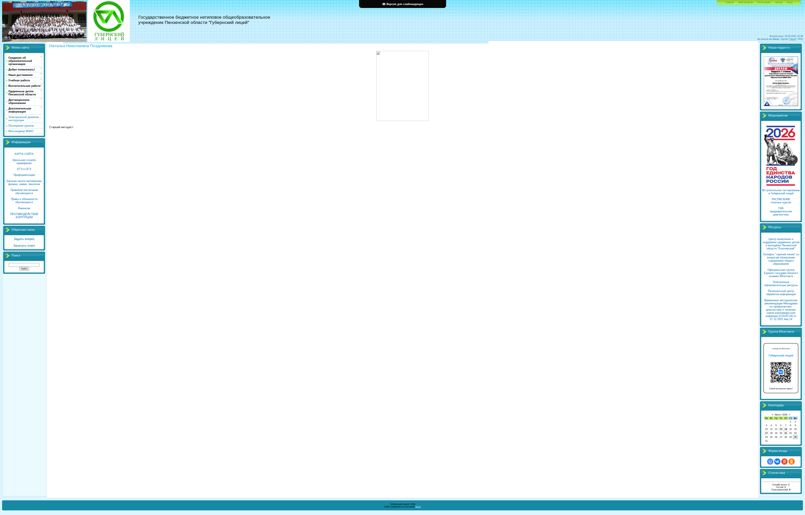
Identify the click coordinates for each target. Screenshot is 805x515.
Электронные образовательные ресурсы (781, 283)
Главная (729, 2)
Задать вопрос (24, 239)
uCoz (418, 506)
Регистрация (764, 2)
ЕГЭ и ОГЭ (24, 169)
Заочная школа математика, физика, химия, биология (24, 182)
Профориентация (24, 174)
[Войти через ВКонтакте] (777, 461)
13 (781, 429)
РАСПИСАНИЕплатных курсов (781, 201)
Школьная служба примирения (24, 161)
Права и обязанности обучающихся (24, 200)
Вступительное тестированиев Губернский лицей (781, 192)
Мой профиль (746, 2)
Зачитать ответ (24, 245)
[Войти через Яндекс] (784, 461)
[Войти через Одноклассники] (791, 461)
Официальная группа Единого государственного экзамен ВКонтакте (781, 273)
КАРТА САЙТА (24, 154)
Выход (778, 2)
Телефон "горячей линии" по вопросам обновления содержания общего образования (781, 259)
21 (785, 433)
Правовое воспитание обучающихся (24, 191)
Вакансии (24, 208)
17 (766, 433)
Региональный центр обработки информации (781, 292)
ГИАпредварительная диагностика (781, 211)
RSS (800, 39)
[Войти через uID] (770, 461)
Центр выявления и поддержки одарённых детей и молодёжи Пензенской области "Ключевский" (781, 243)
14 (785, 429)
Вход (789, 2)
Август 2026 (781, 414)
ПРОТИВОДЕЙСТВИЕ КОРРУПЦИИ (24, 216)
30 (795, 437)
